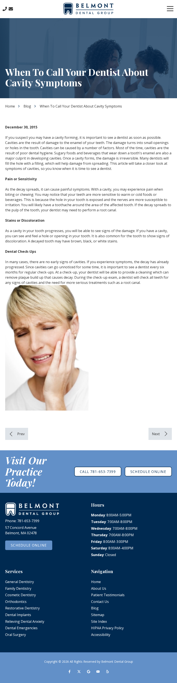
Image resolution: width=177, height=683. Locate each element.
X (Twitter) (79, 671)
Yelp (107, 671)
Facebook (69, 671)
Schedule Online (148, 471)
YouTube (98, 671)
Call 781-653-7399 (98, 471)
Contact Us (11, 9)
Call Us (5, 9)
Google (88, 671)
